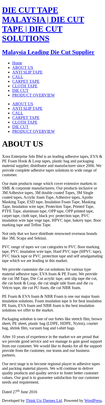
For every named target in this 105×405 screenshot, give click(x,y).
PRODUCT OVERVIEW (33, 131)
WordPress (93, 400)
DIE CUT (20, 127)
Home (17, 63)
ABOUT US (22, 104)
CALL (17, 113)
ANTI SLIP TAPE (27, 108)
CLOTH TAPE (24, 122)
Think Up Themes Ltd (44, 400)
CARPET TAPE (26, 117)
